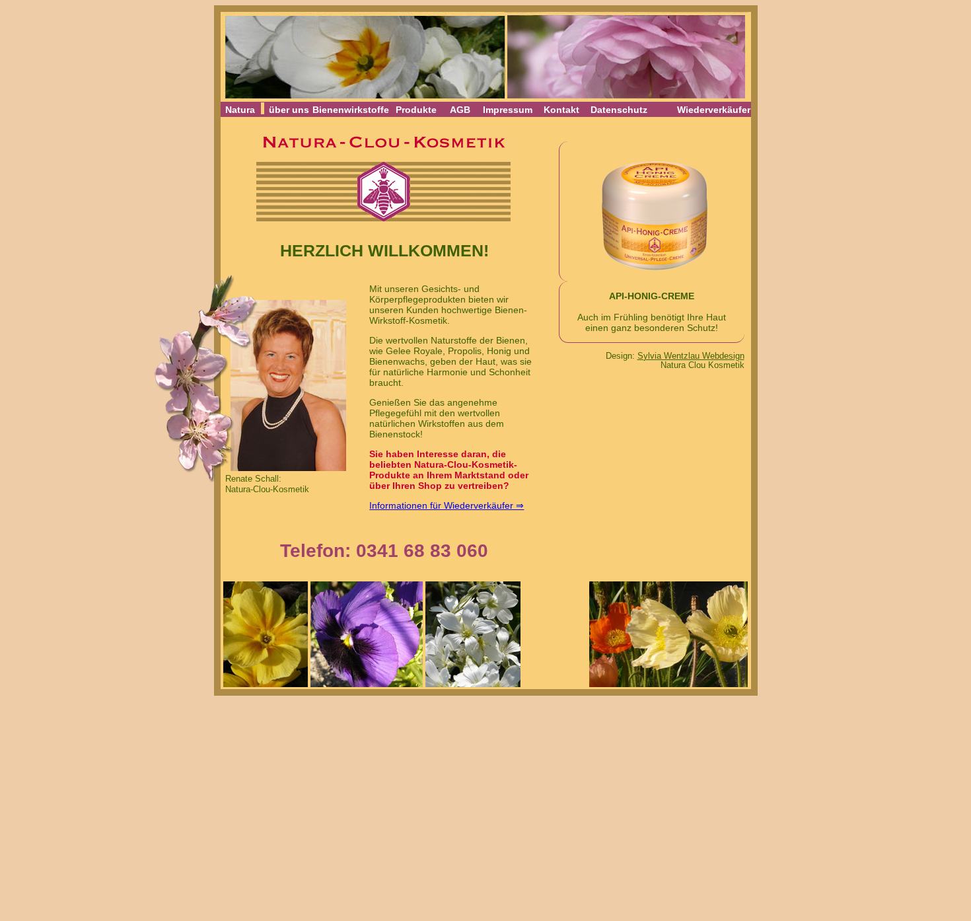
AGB (460, 109)
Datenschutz (619, 109)
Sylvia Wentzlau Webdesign (690, 356)
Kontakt (561, 109)
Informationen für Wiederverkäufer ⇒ (446, 505)
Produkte (416, 109)
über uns (289, 109)
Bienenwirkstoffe (350, 109)
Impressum (507, 109)
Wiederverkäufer (713, 109)
